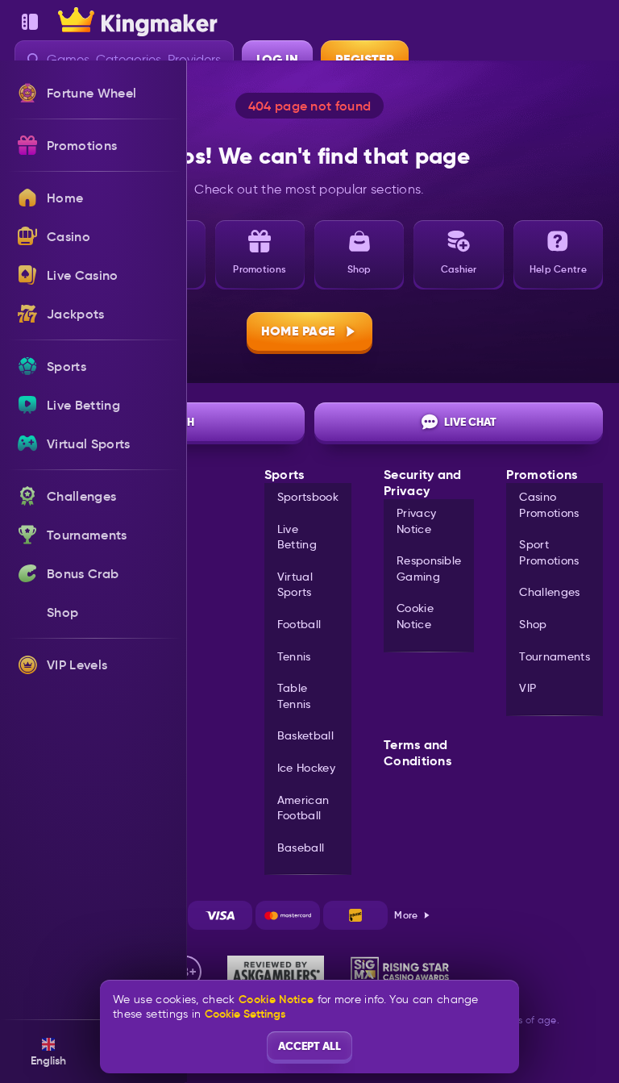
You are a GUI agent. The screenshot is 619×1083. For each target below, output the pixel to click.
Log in (277, 59)
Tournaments (554, 656)
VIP (527, 688)
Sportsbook (308, 496)
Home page (298, 331)
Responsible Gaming (429, 568)
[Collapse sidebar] (30, 21)
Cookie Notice (415, 616)
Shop (532, 624)
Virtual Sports (295, 584)
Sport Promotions (549, 552)
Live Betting (297, 537)
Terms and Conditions (417, 753)
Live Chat (470, 421)
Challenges (549, 592)
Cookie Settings (245, 1013)
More (406, 915)
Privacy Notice (416, 521)
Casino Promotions (549, 504)
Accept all (309, 1046)
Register (364, 59)
